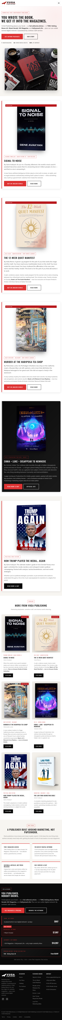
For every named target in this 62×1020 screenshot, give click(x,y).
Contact (21, 989)
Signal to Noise (37, 977)
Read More (34, 184)
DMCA (20, 1017)
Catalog (21, 983)
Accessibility (27, 1017)
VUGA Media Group (51, 986)
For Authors (22, 986)
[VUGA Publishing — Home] (8, 3)
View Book (8, 675)
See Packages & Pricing (13, 910)
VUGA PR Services (51, 983)
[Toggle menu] (59, 3)
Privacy (9, 1017)
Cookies (15, 1017)
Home (21, 977)
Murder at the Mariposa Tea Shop (36, 988)
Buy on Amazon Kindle (15, 184)
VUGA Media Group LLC (48, 1011)
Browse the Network (36, 910)
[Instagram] (7, 999)
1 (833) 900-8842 (50, 980)
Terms (3, 1017)
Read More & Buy (13, 487)
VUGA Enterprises (51, 989)
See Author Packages (12, 37)
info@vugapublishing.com (53, 977)
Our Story (30, 37)
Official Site (31, 487)
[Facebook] (3, 999)
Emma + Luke (36, 993)
